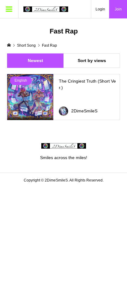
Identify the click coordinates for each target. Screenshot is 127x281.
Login (100, 9)
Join (118, 9)
